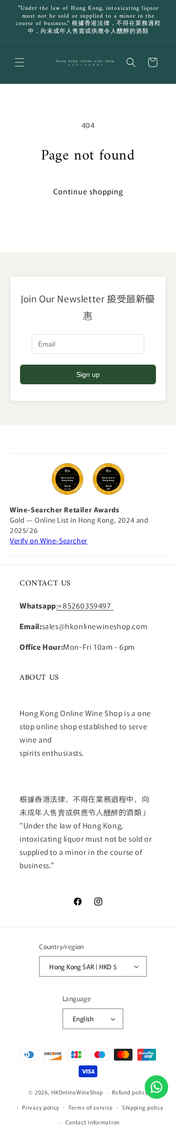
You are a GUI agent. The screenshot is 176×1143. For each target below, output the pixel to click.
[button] (19, 62)
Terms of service (90, 1107)
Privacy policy (40, 1107)
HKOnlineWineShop (77, 1092)
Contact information (93, 1122)
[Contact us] (156, 1087)
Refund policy (130, 1092)
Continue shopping (88, 191)
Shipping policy (142, 1107)
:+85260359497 (84, 605)
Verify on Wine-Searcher (49, 540)
